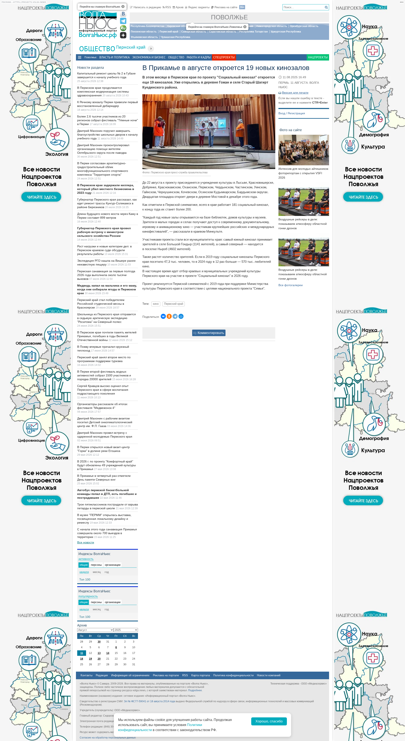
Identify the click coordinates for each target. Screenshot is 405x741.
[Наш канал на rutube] (123, 28)
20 (99, 658)
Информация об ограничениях (130, 675)
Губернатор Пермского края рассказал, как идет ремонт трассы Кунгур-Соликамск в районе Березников (107, 203)
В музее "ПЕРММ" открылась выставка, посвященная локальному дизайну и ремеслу (104, 518)
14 (107, 653)
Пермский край (168, 31)
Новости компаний (268, 675)
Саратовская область (222, 31)
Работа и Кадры (199, 57)
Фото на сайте (290, 130)
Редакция (102, 675)
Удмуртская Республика (286, 31)
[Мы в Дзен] (123, 35)
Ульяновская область (144, 37)
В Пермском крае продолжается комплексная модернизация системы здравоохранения (103, 91)
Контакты (86, 675)
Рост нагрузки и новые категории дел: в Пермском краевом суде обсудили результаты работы (104, 250)
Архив (180, 7)
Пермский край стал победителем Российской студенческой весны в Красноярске (100, 303)
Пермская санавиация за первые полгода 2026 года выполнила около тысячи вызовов (106, 274)
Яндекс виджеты (198, 7)
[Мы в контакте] (123, 14)
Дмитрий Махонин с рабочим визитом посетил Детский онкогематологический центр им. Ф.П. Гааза (104, 422)
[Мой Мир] (181, 316)
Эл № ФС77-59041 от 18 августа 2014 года (149, 701)
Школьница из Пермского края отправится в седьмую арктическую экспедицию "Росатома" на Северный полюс (106, 318)
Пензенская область (144, 31)
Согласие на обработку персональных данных (108, 737)
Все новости (85, 542)
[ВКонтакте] (163, 316)
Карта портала (200, 675)
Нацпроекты (318, 57)
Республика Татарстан (253, 31)
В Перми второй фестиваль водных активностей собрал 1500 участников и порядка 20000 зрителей (104, 375)
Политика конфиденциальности (233, 675)
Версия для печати (295, 92)
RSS (168, 7)
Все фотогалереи (290, 285)
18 (81, 658)
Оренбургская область (304, 26)
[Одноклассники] (169, 316)
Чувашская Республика (175, 37)
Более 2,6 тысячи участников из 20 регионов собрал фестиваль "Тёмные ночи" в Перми (107, 120)
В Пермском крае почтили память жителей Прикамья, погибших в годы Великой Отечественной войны (106, 336)
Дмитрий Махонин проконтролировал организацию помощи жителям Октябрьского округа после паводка (103, 148)
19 (90, 658)
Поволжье (229, 17)
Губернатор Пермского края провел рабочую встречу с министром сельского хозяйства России (104, 231)
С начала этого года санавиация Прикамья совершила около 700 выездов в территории (107, 533)
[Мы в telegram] (123, 21)
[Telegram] (175, 316)
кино (156, 303)
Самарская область (193, 31)
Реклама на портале (166, 675)
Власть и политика (114, 57)
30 (99, 641)
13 (99, 653)
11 (81, 653)
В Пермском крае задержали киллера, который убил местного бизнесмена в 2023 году (105, 188)
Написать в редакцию (147, 7)
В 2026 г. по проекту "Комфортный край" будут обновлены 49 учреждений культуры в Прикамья (106, 465)
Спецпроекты (224, 57)
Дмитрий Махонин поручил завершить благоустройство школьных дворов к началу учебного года (107, 134)
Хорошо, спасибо (269, 721)
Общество (176, 57)
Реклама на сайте (226, 7)
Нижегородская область (271, 26)
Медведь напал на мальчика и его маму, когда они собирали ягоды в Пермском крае (107, 289)
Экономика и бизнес (149, 57)
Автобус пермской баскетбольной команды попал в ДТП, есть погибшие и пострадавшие (107, 493)
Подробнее (195, 690)
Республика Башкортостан (147, 26)
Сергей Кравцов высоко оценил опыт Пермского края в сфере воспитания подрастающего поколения (102, 389)
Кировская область (179, 26)
